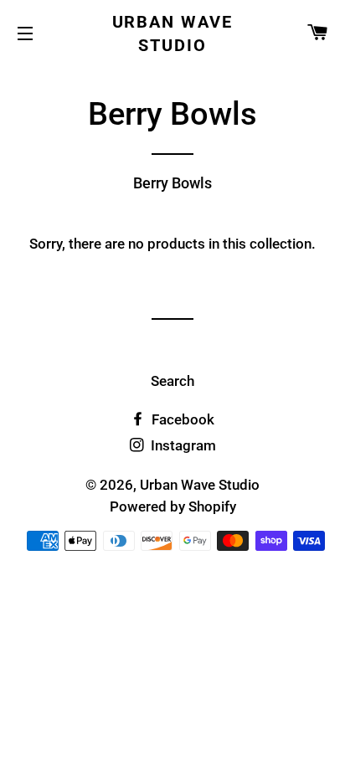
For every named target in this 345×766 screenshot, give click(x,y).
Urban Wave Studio (173, 33)
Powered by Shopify (173, 506)
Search (172, 381)
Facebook (181, 419)
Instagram (181, 445)
